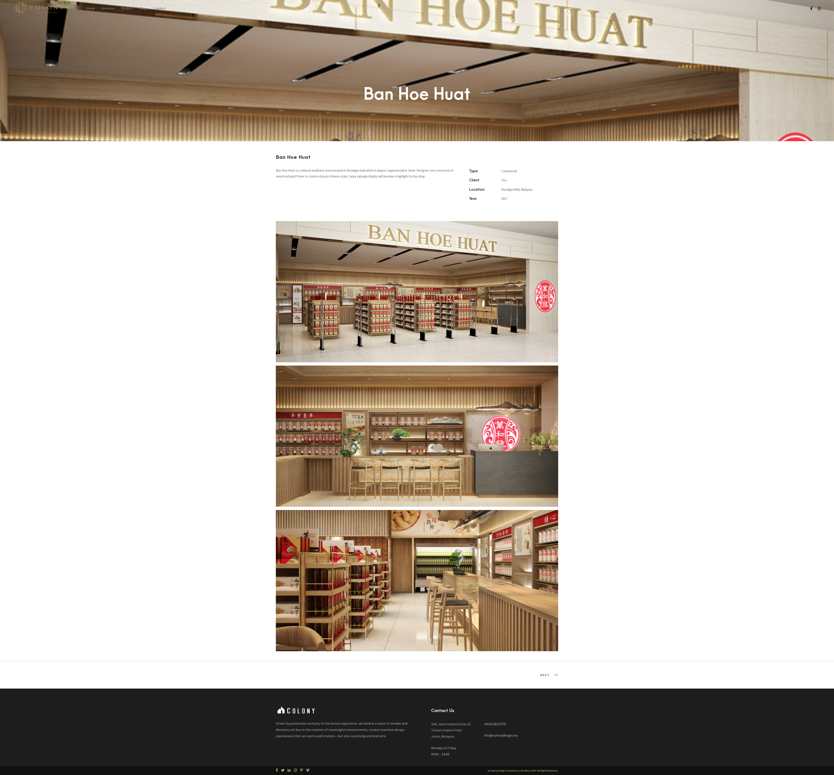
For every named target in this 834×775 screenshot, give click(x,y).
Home (74, 8)
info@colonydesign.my (501, 735)
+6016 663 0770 (495, 724)
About (90, 8)
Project (127, 8)
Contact (159, 8)
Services (108, 8)
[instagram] (819, 8)
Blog (142, 8)
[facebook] (811, 8)
